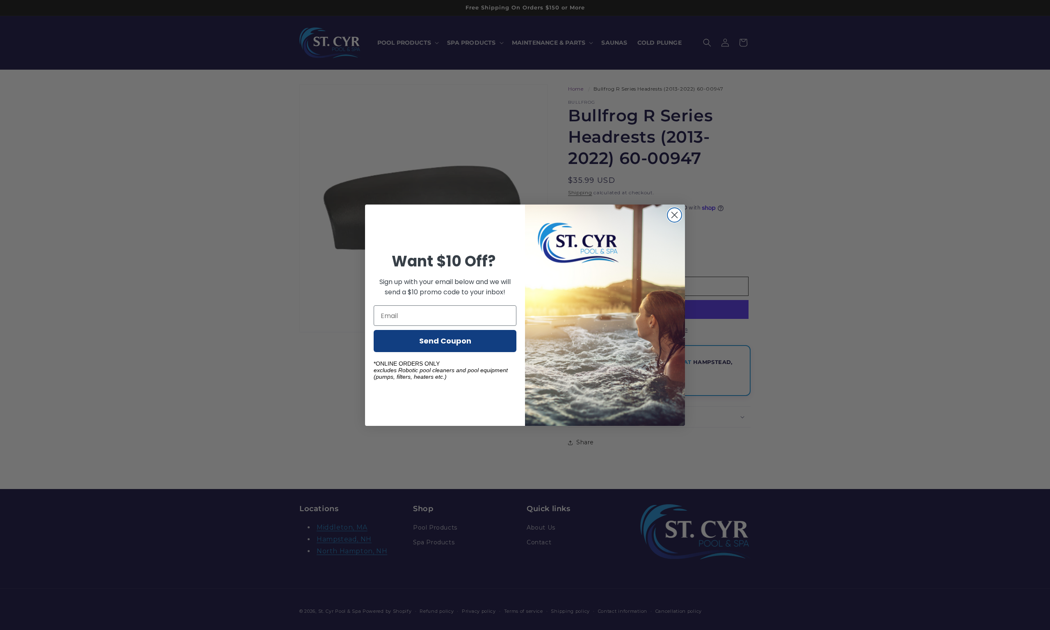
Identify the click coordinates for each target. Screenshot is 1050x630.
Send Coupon (445, 341)
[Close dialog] (674, 215)
